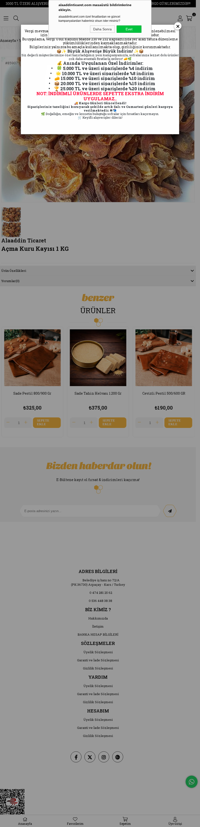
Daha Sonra (102, 29)
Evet (129, 29)
